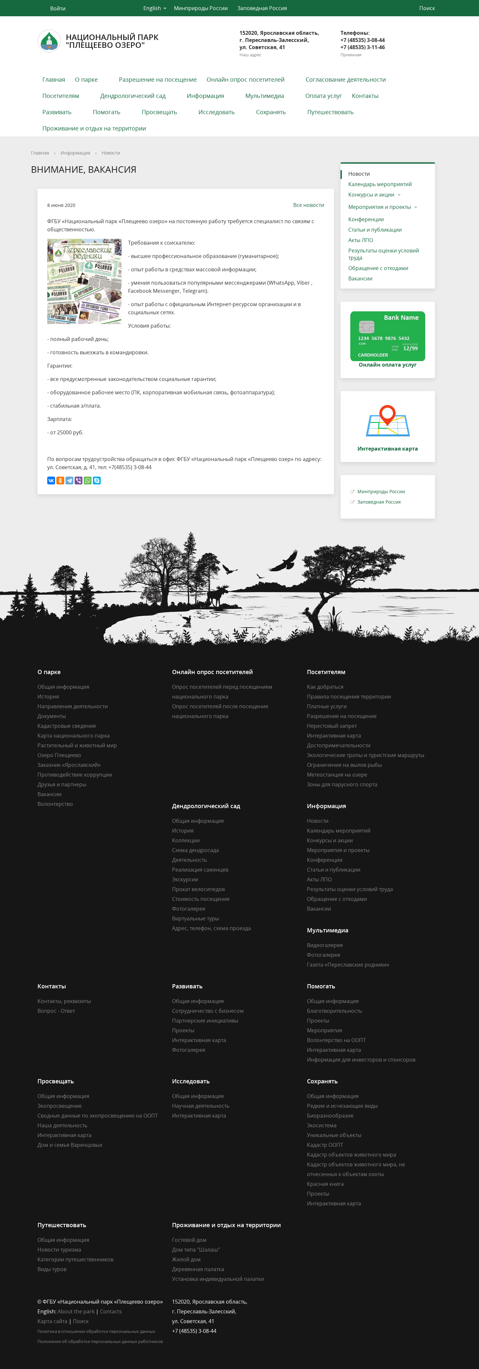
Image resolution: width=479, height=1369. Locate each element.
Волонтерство (55, 803)
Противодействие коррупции (74, 774)
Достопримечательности (338, 745)
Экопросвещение (59, 1105)
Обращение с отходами (378, 268)
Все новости (308, 205)
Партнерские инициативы (205, 1020)
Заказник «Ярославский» (69, 764)
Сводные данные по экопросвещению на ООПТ (97, 1115)
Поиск (81, 1321)
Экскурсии (185, 879)
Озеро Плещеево (59, 755)
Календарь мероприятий (380, 184)
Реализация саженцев (200, 869)
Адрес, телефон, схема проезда (211, 928)
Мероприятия (324, 1030)
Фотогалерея (188, 908)
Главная (53, 79)
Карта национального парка (73, 735)
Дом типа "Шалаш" (196, 1249)
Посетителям (60, 96)
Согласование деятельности (346, 79)
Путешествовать (330, 112)
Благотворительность (334, 1010)
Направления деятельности (72, 706)
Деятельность (189, 859)
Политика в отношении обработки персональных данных (96, 1331)
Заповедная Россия (262, 8)
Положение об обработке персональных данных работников (100, 1341)
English (152, 8)
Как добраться (325, 686)
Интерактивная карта (334, 735)
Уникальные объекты (334, 1135)
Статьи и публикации (375, 229)
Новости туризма (59, 1249)
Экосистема (322, 1125)
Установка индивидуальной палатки (218, 1278)
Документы (51, 716)
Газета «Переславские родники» (348, 964)
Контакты (365, 96)
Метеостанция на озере (337, 774)
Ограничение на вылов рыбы (344, 764)
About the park (76, 1311)
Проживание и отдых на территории (94, 128)
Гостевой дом (189, 1239)
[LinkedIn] (324, 1302)
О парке (86, 79)
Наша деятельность (62, 1125)
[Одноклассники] (60, 480)
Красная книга (325, 1183)
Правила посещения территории (349, 696)
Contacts (111, 1311)
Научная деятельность (200, 1105)
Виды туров (51, 1269)
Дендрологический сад (133, 96)
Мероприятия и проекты (379, 206)
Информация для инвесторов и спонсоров (361, 1059)
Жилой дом (186, 1259)
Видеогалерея (325, 945)
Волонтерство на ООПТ (336, 1040)
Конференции (366, 219)
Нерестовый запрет (332, 725)
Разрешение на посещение (158, 79)
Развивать (57, 112)
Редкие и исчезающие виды (342, 1105)
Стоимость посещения (200, 898)
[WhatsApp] (88, 480)
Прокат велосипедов (198, 889)
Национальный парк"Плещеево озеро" (112, 41)
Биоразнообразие (330, 1115)
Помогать (107, 112)
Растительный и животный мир (77, 745)
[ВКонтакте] (51, 480)
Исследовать (216, 112)
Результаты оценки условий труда (383, 254)
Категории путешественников (75, 1259)
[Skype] (97, 480)
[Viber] (78, 480)
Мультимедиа (264, 96)
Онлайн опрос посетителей (245, 79)
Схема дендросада (195, 850)
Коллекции (186, 840)
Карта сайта (52, 1321)
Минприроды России (201, 8)
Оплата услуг (323, 96)
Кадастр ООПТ (325, 1144)
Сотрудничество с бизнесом (208, 1010)
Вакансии (360, 278)
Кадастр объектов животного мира (351, 1154)
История (48, 696)
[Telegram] (69, 480)
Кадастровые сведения (66, 725)
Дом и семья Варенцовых (69, 1144)
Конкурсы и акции (371, 194)
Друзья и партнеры (61, 784)
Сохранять (271, 112)
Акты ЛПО (360, 240)
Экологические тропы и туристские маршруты (365, 755)
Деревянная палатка (198, 1269)
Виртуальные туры (195, 918)
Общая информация (63, 686)
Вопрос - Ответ (56, 1010)
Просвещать (159, 112)
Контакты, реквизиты (64, 1001)
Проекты (183, 1030)
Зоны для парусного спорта (342, 784)
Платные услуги (327, 706)
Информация (205, 96)
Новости (111, 153)
